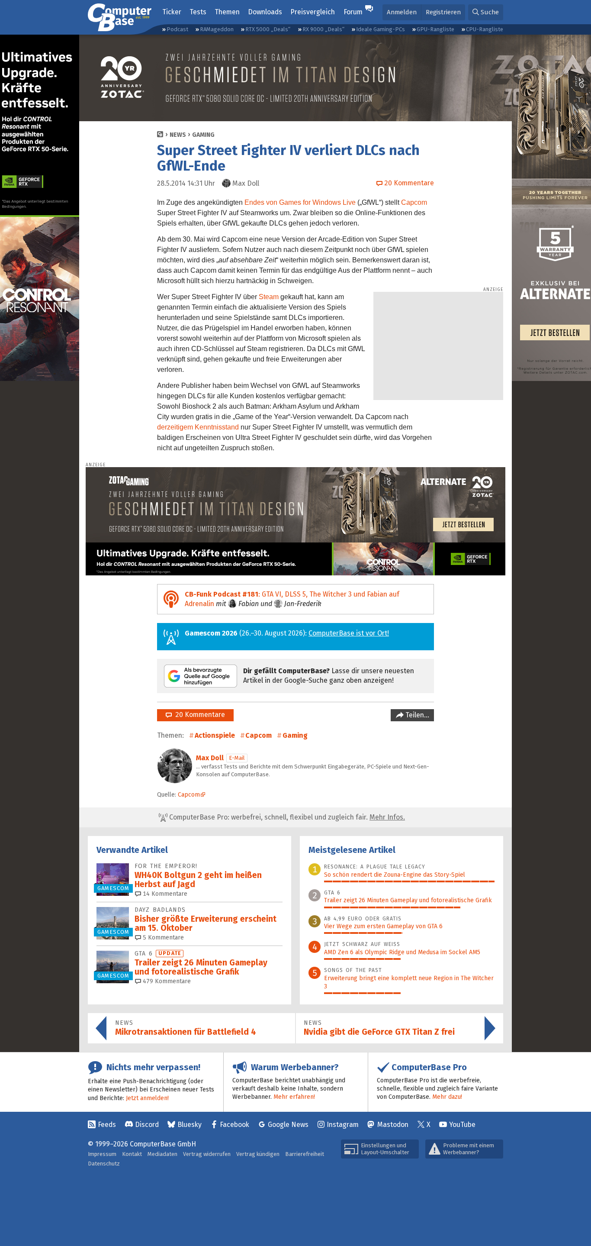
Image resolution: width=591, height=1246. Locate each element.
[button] (485, 12)
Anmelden (402, 12)
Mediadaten (162, 1154)
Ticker (171, 12)
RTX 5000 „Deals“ (267, 29)
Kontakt (132, 1154)
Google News (288, 1124)
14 (164, 893)
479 (166, 981)
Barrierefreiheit (304, 1154)
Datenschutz (104, 1163)
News (178, 135)
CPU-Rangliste (484, 29)
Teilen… (416, 715)
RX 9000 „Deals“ (323, 29)
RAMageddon (217, 29)
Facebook (234, 1124)
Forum (353, 12)
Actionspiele (215, 735)
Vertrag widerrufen (207, 1154)
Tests (198, 12)
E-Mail (237, 758)
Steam (269, 296)
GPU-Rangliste (435, 29)
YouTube (462, 1124)
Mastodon (392, 1124)
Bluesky (189, 1124)
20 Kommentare (198, 714)
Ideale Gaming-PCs (380, 29)
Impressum (102, 1154)
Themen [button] (227, 12)
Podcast (177, 29)
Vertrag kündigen (257, 1154)
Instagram (343, 1124)
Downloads (265, 12)
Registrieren (443, 12)
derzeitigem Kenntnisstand (198, 427)
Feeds (107, 1124)
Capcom (414, 202)
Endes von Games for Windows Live (300, 202)
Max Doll (210, 758)
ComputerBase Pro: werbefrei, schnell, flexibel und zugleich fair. (286, 817)
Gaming (203, 135)
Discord (147, 1124)
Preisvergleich (312, 12)
